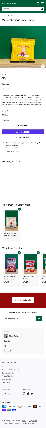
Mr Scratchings (22, 204)
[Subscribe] (39, 318)
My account (6, 382)
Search (4, 367)
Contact (18, 423)
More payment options (23, 137)
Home (4, 16)
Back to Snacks (24, 300)
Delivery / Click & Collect (10, 370)
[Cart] (37, 3)
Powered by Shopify (30, 423)
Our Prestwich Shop (8, 373)
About (11, 423)
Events (4, 423)
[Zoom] (43, 66)
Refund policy (7, 379)
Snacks (10, 16)
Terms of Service (7, 376)
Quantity (5, 84)
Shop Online (33, 421)
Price (4, 74)
